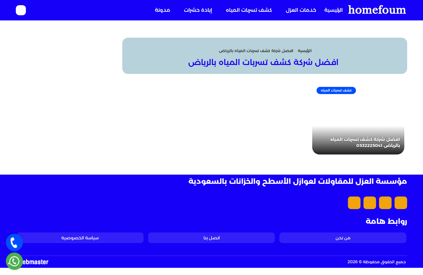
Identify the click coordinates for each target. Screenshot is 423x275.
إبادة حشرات (198, 10)
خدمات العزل (301, 10)
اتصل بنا (211, 237)
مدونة (162, 10)
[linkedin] (354, 202)
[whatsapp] (14, 261)
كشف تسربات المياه (249, 10)
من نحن (343, 237)
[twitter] (385, 202)
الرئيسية (333, 10)
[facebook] (401, 202)
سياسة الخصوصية (80, 237)
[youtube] (369, 202)
